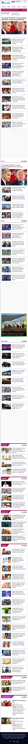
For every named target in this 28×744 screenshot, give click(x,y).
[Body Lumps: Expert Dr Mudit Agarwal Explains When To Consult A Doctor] (6, 594)
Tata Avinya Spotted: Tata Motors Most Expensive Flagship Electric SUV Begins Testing (18, 406)
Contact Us (10, 736)
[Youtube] (18, 1)
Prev (2, 327)
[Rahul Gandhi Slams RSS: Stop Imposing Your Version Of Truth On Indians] (6, 484)
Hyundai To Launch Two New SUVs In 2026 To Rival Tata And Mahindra (18, 397)
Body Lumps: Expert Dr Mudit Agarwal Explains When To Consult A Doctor (18, 593)
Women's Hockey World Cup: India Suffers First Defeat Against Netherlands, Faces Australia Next (18, 74)
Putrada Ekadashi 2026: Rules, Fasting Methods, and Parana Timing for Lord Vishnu (18, 116)
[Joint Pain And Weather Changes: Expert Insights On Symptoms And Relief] (6, 644)
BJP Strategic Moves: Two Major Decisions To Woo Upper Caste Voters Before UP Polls (18, 90)
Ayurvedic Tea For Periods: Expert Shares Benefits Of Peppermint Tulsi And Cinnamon (18, 636)
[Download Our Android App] (12, 1)
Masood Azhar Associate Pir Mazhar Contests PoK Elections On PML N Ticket (18, 197)
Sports (19, 7)
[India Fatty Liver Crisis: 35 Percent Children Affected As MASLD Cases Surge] (6, 464)
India (8, 7)
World (13, 7)
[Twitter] (20, 1)
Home (3, 7)
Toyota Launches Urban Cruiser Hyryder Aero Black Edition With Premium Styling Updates (18, 355)
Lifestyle (4, 445)
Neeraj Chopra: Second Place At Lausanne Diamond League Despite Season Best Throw (18, 65)
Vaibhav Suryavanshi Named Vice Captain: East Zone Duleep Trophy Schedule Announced (18, 269)
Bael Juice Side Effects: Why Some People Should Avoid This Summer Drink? (18, 682)
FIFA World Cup (16, 14)
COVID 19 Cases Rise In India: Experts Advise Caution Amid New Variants (19, 567)
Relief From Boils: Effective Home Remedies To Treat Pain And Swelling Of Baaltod (18, 585)
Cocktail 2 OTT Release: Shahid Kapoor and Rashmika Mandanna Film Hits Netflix (18, 531)
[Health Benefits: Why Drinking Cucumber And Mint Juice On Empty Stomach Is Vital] (6, 611)
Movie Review (6, 697)
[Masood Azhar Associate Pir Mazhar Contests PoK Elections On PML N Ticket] (6, 198)
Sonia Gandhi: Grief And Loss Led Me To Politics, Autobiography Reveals (18, 497)
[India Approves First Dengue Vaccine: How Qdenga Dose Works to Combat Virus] (6, 471)
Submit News (20, 738)
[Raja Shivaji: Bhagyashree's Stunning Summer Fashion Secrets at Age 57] (6, 689)
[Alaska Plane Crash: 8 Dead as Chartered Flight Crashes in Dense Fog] (6, 82)
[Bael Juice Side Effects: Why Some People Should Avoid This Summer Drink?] (6, 682)
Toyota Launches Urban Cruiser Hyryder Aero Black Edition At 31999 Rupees (18, 363)
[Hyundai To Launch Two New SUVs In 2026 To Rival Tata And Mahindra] (6, 398)
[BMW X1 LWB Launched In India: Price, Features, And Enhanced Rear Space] (6, 347)
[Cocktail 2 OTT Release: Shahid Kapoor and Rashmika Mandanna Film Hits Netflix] (6, 531)
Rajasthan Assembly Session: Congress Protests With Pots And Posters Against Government (19, 124)
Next (25, 327)
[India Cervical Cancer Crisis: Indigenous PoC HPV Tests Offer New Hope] (6, 619)
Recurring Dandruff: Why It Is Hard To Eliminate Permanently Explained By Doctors (19, 450)
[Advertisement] (14, 145)
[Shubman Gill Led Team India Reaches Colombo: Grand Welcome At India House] (6, 244)
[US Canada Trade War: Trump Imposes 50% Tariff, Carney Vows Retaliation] (14, 27)
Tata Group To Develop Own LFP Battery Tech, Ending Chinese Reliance (18, 380)
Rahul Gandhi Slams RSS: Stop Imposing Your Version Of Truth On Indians (19, 483)
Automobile (4, 341)
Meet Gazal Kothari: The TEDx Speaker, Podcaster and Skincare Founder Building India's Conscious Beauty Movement (18, 576)
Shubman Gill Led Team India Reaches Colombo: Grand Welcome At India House (18, 244)
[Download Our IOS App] (14, 1)
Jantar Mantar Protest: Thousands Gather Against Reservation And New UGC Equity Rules (18, 99)
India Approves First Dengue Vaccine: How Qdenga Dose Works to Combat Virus (19, 471)
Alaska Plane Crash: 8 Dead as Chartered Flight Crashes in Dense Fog (18, 81)
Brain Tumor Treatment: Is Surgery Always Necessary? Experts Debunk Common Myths (19, 627)
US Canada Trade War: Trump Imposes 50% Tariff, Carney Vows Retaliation (13, 18)
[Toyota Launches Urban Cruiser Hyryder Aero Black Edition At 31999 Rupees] (6, 364)
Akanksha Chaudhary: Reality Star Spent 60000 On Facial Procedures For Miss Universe (19, 538)
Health (4, 545)
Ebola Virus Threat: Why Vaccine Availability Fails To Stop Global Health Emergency (18, 661)
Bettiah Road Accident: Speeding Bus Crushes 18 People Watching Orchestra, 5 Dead (18, 49)
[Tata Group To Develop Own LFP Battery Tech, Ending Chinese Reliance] (6, 381)
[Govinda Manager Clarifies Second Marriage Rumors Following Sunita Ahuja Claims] (6, 517)
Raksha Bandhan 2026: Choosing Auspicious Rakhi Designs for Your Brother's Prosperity (18, 57)
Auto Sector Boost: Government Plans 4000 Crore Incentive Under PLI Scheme (18, 389)
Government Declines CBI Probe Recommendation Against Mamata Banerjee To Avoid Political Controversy (18, 505)
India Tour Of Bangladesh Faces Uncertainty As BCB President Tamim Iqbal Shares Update (18, 261)
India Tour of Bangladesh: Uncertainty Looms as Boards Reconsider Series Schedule (18, 252)
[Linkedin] (25, 1)
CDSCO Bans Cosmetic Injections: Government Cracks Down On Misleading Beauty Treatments (18, 669)
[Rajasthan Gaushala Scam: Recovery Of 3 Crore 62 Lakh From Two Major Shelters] (6, 41)
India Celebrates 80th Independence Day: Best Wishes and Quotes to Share (19, 457)
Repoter (14, 738)
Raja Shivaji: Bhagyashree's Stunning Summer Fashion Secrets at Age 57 (18, 689)
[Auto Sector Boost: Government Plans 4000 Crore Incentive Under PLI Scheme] (6, 390)
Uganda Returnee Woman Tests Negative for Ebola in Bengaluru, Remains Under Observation (18, 652)
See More (24, 161)
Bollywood (5, 512)
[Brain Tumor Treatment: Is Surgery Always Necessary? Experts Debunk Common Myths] (6, 627)
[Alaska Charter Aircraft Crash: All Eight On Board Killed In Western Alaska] (6, 207)
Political (4, 478)
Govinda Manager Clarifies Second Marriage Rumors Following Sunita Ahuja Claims (18, 517)
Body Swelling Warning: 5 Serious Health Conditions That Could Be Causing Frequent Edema (18, 602)
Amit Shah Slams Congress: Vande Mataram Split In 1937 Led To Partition (19, 490)
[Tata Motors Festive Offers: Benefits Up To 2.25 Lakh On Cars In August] (6, 373)
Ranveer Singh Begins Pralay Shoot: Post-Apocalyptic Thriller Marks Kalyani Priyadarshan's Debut (19, 524)
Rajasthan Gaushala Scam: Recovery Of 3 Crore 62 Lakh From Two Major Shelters (18, 41)
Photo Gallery (6, 677)
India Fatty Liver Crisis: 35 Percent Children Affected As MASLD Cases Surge (19, 464)
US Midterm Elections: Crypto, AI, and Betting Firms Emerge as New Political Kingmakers (17, 215)
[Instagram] (23, 1)
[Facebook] (16, 1)
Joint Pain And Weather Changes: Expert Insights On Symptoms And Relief (18, 643)
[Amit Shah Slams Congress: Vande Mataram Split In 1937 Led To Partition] (6, 491)
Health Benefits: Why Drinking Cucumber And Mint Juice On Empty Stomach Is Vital (18, 610)
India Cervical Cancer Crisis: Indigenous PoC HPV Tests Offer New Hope (19, 618)
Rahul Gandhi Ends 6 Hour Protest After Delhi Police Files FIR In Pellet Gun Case (18, 107)
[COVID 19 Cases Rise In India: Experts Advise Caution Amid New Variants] (6, 568)
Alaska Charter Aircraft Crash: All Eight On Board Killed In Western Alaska (18, 206)
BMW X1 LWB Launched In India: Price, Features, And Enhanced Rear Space (18, 346)
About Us (4, 736)
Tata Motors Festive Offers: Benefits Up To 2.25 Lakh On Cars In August (18, 372)
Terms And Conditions (20, 736)
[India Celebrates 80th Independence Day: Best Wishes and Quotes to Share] (6, 457)
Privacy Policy (7, 738)
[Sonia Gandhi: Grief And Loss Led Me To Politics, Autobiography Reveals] (6, 498)
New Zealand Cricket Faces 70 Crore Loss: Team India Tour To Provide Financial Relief (18, 277)
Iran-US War (15, 13)
